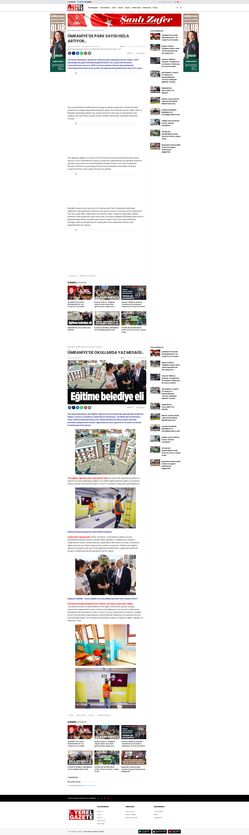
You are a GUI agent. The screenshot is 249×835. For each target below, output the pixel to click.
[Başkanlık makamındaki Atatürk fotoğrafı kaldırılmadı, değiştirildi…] (155, 149)
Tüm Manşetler (93, 7)
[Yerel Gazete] (75, 10)
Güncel (120, 7)
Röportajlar (100, 824)
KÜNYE (156, 815)
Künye (155, 7)
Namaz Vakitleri (130, 815)
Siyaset (127, 7)
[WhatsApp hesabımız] (180, 2)
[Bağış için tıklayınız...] (58, 71)
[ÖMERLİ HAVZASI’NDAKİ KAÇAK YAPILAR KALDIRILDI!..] (155, 125)
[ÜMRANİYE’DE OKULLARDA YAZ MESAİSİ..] (80, 318)
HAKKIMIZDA (158, 818)
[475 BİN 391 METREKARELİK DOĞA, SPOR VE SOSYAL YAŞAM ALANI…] (133, 318)
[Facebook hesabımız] (169, 2)
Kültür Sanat (136, 7)
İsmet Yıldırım (81, 715)
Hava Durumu (130, 812)
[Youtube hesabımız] (178, 2)
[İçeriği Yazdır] (89, 53)
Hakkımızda (147, 7)
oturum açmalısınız (90, 785)
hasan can (73, 276)
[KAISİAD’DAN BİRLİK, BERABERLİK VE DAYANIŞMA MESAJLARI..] (106, 318)
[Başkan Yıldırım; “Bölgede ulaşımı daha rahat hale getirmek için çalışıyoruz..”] (106, 293)
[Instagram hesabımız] (175, 2)
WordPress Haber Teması (94, 831)
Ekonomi (100, 812)
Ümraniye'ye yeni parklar (87, 276)
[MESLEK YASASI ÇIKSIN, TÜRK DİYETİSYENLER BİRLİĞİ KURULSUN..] (155, 103)
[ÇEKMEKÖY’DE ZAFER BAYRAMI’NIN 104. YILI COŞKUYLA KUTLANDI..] (80, 293)
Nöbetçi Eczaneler (131, 818)
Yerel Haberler (105, 7)
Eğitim (71, 715)
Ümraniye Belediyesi (104, 715)
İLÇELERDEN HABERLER (139, 46)
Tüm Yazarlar (158, 812)
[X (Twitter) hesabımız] (172, 2)
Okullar (91, 715)
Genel (114, 7)
